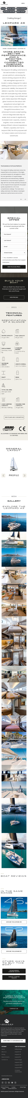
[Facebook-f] (3, 1083)
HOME (4, 48)
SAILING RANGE (12, 48)
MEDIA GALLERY (21, 11)
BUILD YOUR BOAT (22, 8)
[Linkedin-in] (9, 1083)
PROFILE (3, 8)
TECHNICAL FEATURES (9, 11)
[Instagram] (15, 1083)
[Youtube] (12, 1083)
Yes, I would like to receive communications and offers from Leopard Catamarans (13, 260)
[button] (23, 2)
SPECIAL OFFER (11, 8)
